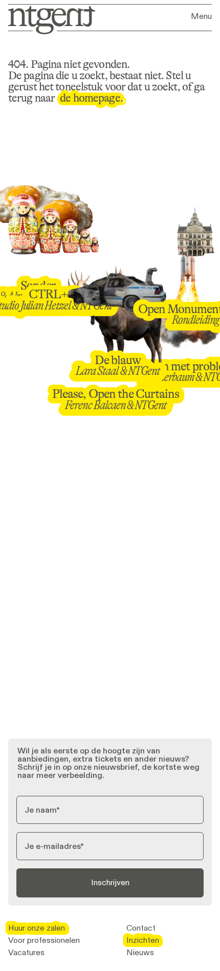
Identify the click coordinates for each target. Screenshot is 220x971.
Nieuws (140, 953)
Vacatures (26, 953)
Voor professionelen (44, 940)
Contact (141, 928)
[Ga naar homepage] (48, 19)
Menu (201, 16)
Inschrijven (110, 882)
